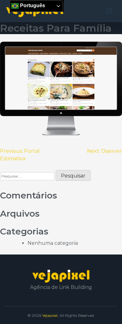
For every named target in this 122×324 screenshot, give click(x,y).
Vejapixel (50, 315)
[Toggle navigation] (109, 11)
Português (32, 5)
